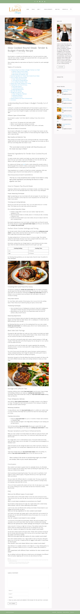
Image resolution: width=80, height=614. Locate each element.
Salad (33, 9)
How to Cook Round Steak (23, 559)
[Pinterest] (40, 2)
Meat (38, 9)
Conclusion (13, 100)
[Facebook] (35, 2)
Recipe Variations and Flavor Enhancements (21, 98)
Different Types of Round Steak (20, 71)
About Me (57, 9)
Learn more (60, 66)
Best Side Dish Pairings (16, 91)
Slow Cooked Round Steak (33, 559)
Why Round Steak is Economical (20, 73)
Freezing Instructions (17, 97)
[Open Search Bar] (71, 9)
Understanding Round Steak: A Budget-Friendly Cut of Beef (25, 70)
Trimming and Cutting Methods (20, 80)
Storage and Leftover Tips (17, 92)
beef (24, 164)
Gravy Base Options (17, 86)
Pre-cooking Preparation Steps (19, 82)
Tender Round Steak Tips (43, 559)
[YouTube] (45, 2)
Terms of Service (66, 612)
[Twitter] (42, 2)
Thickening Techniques (17, 88)
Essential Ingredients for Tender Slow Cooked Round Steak (25, 76)
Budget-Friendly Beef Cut (13, 559)
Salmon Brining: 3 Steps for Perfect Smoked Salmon (18, 563)
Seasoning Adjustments (18, 89)
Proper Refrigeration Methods (19, 94)
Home (27, 9)
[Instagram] (37, 2)
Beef (10, 558)
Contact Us (65, 9)
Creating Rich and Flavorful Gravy (19, 85)
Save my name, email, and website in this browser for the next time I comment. (28, 600)
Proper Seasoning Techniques (19, 79)
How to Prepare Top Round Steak (19, 77)
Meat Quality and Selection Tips (20, 74)
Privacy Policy (59, 612)
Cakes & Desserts (48, 9)
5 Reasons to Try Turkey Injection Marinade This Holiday (19, 562)
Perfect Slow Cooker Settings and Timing (21, 83)
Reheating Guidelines (17, 95)
